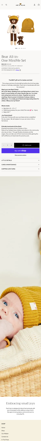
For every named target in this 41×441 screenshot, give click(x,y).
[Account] (34, 5)
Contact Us (5, 436)
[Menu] (2, 5)
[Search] (6, 5)
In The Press (5, 440)
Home (3, 427)
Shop (3, 430)
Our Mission (5, 434)
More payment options (20, 155)
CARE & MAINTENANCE (9, 164)
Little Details (7, 160)
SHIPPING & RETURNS (8, 169)
